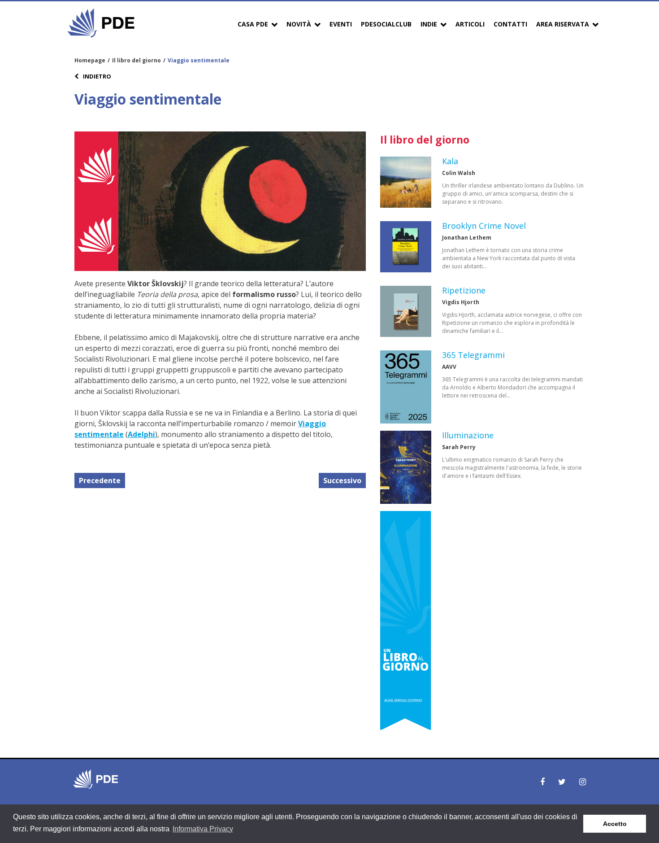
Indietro (96, 76)
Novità (298, 24)
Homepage (89, 60)
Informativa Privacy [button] (203, 829)
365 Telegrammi (473, 354)
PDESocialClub (386, 24)
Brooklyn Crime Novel (484, 225)
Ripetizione (464, 290)
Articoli (470, 24)
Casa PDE (253, 24)
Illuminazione (468, 435)
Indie (429, 24)
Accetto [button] (615, 823)
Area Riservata (562, 24)
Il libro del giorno (136, 60)
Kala (450, 161)
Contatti (510, 24)
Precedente (100, 480)
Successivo (342, 480)
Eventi (341, 24)
